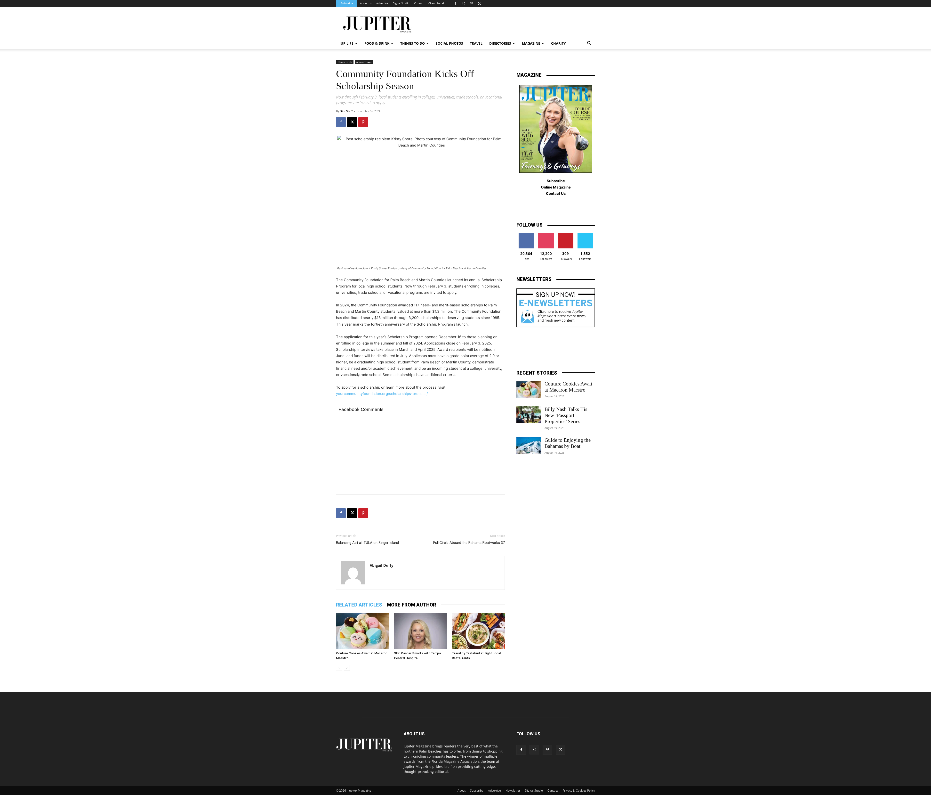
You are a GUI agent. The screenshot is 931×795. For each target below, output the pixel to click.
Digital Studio (401, 3)
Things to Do (344, 62)
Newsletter (513, 790)
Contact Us (556, 193)
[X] (479, 3)
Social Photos (449, 43)
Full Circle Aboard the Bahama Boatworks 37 (469, 543)
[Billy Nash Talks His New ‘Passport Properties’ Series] (528, 414)
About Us (366, 3)
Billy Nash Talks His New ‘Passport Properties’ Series (566, 415)
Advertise (382, 3)
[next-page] (347, 668)
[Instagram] (463, 3)
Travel (476, 43)
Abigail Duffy (381, 565)
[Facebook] (455, 3)
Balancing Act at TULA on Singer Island (367, 543)
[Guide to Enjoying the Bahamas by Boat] (528, 445)
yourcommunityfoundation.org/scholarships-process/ (381, 393)
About (461, 790)
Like (526, 235)
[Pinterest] (471, 3)
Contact (419, 3)
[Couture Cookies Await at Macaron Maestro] (362, 631)
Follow (546, 235)
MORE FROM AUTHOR (411, 605)
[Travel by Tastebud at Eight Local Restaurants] (478, 631)
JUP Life (346, 43)
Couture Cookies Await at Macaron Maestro (568, 387)
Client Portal (436, 3)
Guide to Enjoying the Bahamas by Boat (568, 443)
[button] (589, 43)
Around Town (363, 62)
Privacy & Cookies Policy (578, 790)
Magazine (531, 43)
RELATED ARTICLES (359, 605)
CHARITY (558, 43)
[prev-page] (339, 668)
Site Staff (346, 111)
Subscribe (347, 3)
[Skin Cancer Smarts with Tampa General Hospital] (420, 631)
